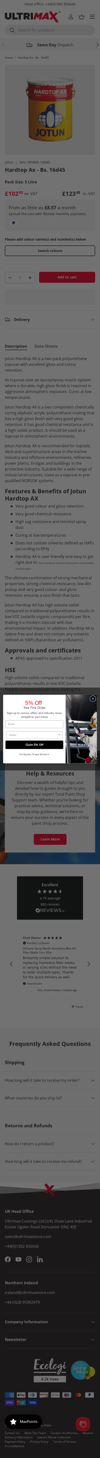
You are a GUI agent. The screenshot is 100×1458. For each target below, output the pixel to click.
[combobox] (33, 735)
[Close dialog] (93, 699)
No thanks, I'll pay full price (34, 754)
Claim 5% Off (34, 744)
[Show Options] (59, 735)
